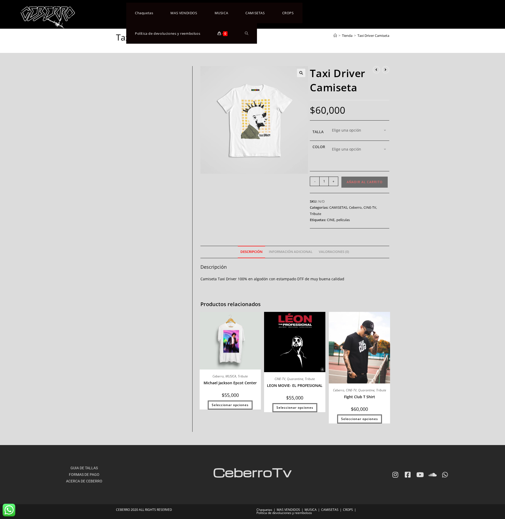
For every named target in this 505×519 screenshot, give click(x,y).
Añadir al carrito (364, 182)
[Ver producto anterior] (376, 69)
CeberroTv (252, 472)
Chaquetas (264, 509)
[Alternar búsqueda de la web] (246, 33)
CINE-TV (369, 207)
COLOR (318, 146)
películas (343, 219)
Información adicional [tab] (290, 251)
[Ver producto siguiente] (385, 69)
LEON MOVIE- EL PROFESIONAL (294, 385)
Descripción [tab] (251, 251)
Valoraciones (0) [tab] (334, 251)
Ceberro (355, 207)
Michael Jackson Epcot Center (230, 382)
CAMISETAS (338, 207)
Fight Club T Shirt (359, 396)
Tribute (315, 213)
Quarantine (295, 379)
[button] (301, 73)
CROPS (348, 509)
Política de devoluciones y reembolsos (284, 513)
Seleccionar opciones (230, 405)
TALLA (318, 131)
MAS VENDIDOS (288, 509)
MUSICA (230, 376)
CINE (331, 219)
